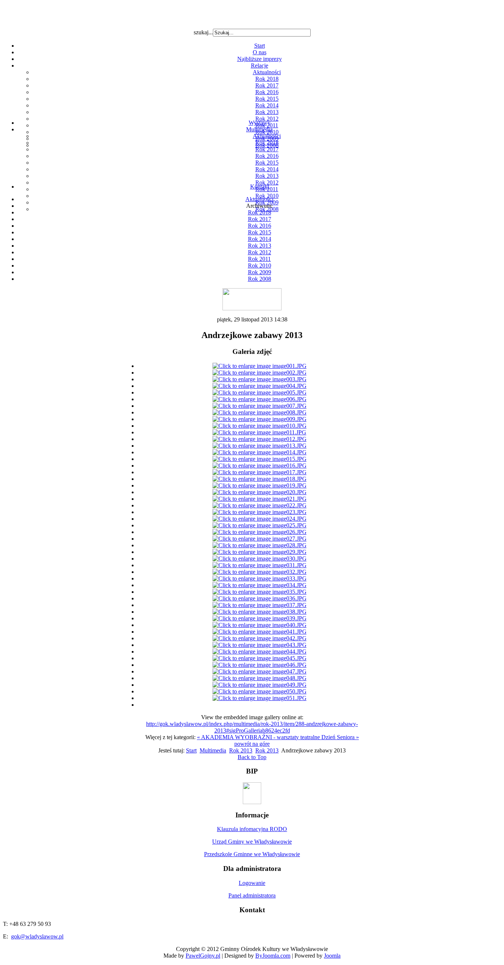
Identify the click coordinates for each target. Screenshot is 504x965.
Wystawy (259, 123)
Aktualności (267, 72)
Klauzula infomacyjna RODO (252, 829)
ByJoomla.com (272, 955)
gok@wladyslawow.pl (37, 936)
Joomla (332, 955)
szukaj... (203, 32)
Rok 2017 (267, 85)
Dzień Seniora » (340, 737)
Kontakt (259, 186)
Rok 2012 (267, 119)
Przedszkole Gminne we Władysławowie (252, 854)
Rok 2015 (267, 99)
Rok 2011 (259, 259)
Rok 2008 (259, 279)
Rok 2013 (267, 112)
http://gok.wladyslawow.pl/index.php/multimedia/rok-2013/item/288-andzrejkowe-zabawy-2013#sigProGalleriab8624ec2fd (252, 727)
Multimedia (259, 129)
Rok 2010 (259, 265)
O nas (259, 52)
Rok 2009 (259, 272)
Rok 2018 (267, 79)
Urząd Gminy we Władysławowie (252, 841)
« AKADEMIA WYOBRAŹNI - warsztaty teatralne (259, 737)
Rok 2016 (267, 92)
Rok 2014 (267, 105)
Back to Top (252, 757)
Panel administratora (252, 895)
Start (259, 45)
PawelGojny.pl (203, 955)
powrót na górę (252, 744)
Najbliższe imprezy (259, 59)
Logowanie (252, 883)
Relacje (259, 65)
